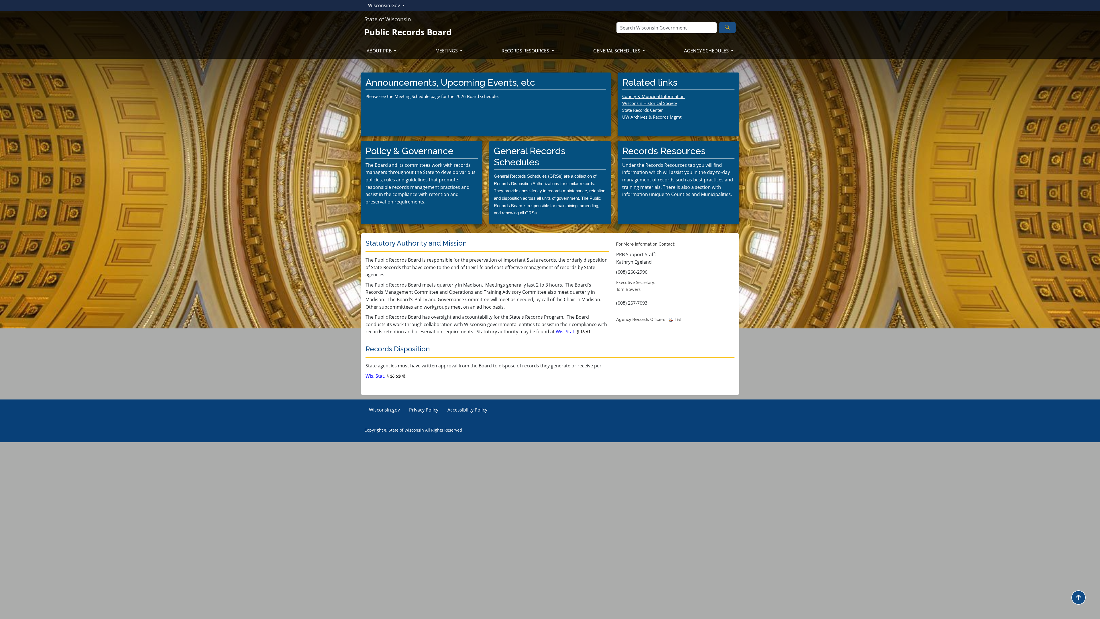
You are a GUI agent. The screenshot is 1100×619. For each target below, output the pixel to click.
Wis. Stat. (574, 331)
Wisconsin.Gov (384, 5)
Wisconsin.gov (384, 410)
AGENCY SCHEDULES (707, 51)
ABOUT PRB (380, 51)
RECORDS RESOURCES (526, 51)
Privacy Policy (423, 410)
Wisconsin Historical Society (649, 103)
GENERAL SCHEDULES (617, 51)
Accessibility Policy (467, 410)
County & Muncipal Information (653, 96)
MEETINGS (447, 51)
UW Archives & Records (648, 117)
